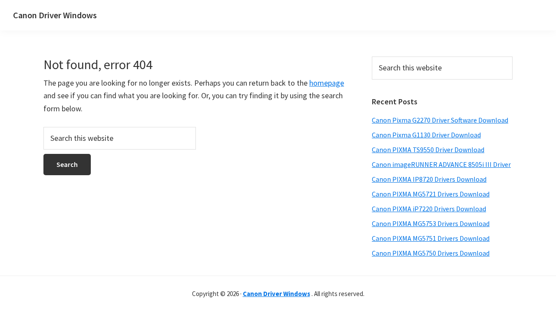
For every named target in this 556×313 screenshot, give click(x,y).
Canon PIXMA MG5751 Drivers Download (431, 238)
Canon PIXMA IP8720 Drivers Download (429, 179)
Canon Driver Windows (55, 15)
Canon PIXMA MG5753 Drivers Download (431, 223)
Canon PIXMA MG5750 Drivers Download (431, 253)
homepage (326, 83)
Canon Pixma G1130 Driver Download (426, 134)
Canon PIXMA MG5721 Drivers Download (431, 194)
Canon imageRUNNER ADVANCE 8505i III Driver (441, 164)
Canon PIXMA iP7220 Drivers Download (429, 208)
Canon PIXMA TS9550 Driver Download (428, 149)
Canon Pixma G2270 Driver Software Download (440, 120)
